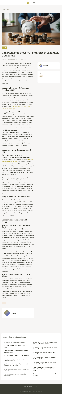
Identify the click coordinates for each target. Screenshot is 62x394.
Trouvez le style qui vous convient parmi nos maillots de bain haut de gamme (45, 342)
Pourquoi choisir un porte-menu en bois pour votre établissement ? (16, 359)
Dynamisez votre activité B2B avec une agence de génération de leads (45, 347)
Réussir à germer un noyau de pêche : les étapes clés (44, 352)
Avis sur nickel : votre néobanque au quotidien (16, 355)
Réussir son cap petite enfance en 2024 (14, 342)
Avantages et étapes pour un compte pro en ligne (15, 346)
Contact (36, 386)
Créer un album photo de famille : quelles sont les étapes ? (16, 369)
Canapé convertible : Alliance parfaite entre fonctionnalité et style (44, 358)
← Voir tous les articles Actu (9, 323)
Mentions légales (28, 386)
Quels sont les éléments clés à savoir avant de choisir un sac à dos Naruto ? (16, 364)
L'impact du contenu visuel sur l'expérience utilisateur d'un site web (44, 363)
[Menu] (33, 2)
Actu (8, 9)
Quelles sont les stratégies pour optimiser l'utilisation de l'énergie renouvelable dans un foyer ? (45, 368)
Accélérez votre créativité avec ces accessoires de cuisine (45, 374)
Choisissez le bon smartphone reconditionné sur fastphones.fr (16, 351)
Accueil (3, 9)
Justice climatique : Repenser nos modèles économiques (15, 374)
